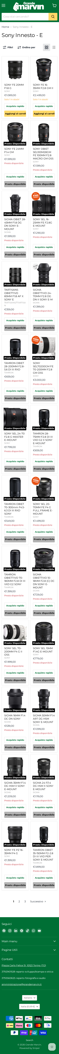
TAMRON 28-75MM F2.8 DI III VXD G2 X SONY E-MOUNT (43, 438)
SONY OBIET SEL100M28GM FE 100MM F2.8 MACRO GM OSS (43, 153)
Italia (28, 1006)
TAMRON (8, 372)
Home (5, 26)
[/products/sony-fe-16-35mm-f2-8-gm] (43, 70)
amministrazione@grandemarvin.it (22, 984)
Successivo (37, 901)
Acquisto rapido (15, 106)
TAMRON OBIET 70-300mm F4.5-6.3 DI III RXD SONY (14, 508)
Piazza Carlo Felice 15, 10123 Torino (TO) (24, 965)
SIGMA (7, 232)
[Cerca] (53, 16)
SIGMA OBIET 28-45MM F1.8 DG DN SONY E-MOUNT (15, 224)
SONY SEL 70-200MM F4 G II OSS (13, 651)
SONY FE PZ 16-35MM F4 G (13, 851)
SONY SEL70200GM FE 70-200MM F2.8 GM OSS (43, 367)
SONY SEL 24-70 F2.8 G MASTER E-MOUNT (14, 437)
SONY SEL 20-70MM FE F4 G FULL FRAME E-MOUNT (43, 508)
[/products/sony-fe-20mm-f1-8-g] (15, 70)
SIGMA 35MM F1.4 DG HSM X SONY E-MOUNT (15, 786)
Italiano (28, 997)
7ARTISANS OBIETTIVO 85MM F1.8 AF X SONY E (13, 294)
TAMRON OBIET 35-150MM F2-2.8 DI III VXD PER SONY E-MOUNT (43, 854)
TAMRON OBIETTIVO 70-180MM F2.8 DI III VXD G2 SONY (14, 579)
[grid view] (46, 47)
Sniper (36, 1048)
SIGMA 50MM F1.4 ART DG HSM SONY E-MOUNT (44, 718)
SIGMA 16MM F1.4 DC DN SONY (14, 717)
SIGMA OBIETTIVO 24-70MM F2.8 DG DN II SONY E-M (43, 294)
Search (29, 1040)
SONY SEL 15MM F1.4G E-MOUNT (43, 650)
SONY (7, 91)
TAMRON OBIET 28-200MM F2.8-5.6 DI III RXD (14, 366)
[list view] (53, 47)
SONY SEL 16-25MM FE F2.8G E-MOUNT (42, 222)
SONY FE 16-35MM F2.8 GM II (43, 86)
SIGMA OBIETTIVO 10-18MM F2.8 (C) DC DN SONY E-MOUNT (43, 581)
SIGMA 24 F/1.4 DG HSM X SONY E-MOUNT (43, 786)
